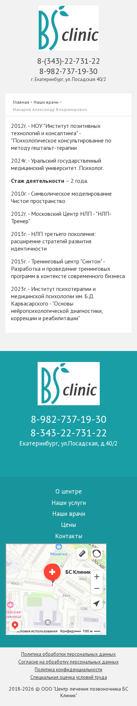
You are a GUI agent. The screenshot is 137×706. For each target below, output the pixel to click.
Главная (21, 102)
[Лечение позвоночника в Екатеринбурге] (69, 28)
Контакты (68, 536)
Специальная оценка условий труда (68, 677)
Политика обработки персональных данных (68, 654)
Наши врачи (46, 102)
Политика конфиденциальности (68, 669)
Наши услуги (69, 503)
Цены (68, 525)
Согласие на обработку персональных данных (68, 662)
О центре (69, 491)
